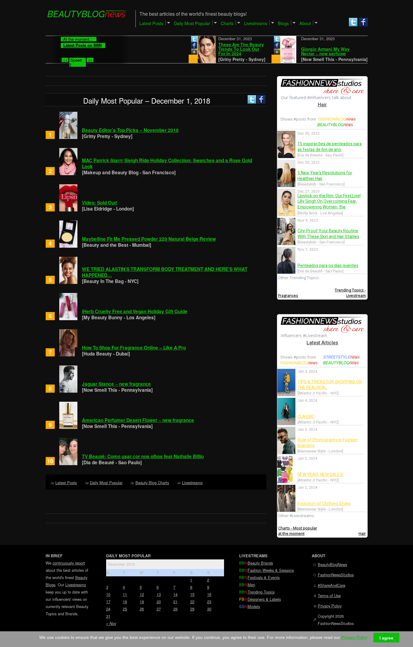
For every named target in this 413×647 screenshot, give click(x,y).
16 (209, 594)
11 (125, 594)
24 (108, 609)
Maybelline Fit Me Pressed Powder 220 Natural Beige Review (149, 239)
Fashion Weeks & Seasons (271, 570)
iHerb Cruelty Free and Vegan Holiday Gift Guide (134, 311)
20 (159, 601)
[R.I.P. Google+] (183, 53)
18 (125, 601)
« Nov (111, 623)
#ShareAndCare (331, 585)
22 (192, 601)
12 (142, 594)
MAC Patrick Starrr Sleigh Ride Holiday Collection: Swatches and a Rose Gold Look (167, 163)
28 (175, 609)
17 (108, 601)
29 (192, 609)
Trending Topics (261, 592)
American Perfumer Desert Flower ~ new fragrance (138, 420)
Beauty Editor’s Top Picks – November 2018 (130, 130)
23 (209, 601)
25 (125, 609)
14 (175, 594)
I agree (386, 637)
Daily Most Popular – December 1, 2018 (146, 100)
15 (192, 594)
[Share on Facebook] (183, 46)
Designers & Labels (264, 599)
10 (108, 594)
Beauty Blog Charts (152, 482)
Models (254, 606)
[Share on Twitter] (183, 40)
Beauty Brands (260, 563)
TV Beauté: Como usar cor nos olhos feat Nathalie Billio (143, 456)
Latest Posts (66, 482)
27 (159, 609)
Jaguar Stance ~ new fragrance (116, 384)
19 (142, 601)
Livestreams (192, 482)
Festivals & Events (264, 577)
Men (251, 584)
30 (209, 609)
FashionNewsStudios (336, 575)
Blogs (283, 23)
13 (159, 594)
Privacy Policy (330, 606)
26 (142, 609)
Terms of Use (329, 595)
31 (108, 616)
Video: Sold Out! (99, 202)
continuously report (69, 563)
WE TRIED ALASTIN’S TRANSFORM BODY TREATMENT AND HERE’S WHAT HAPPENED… (164, 272)
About (305, 23)
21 (175, 601)
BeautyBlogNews (332, 564)
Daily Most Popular (106, 482)
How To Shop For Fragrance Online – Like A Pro (134, 347)
